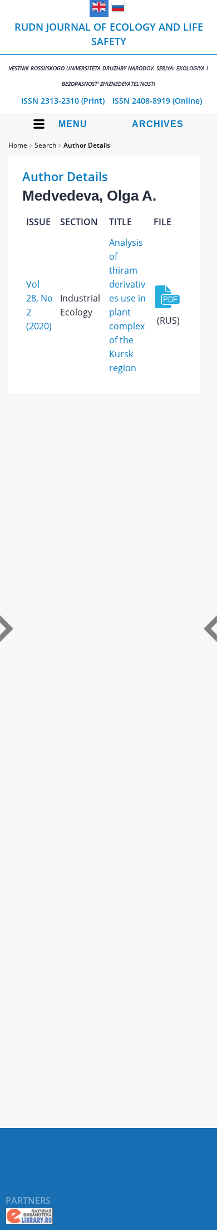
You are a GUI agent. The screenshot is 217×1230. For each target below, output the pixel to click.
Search (45, 145)
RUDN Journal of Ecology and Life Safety (108, 53)
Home (17, 145)
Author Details (86, 145)
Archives (158, 124)
